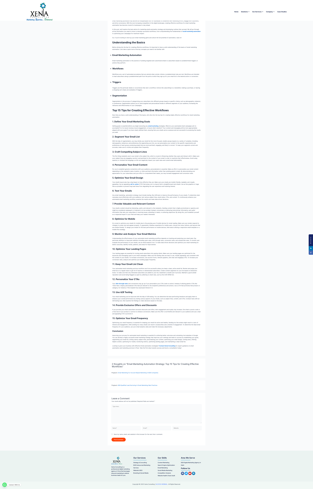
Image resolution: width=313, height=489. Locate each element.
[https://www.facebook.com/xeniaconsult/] (311, 252)
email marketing (153, 126)
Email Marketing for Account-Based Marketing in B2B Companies (138, 373)
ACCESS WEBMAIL (162, 484)
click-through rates (122, 283)
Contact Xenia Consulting (167, 346)
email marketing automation (192, 31)
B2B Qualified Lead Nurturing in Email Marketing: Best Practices (137, 385)
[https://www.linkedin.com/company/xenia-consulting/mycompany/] (311, 248)
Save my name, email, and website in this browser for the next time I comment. (138, 434)
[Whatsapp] (4, 485)
